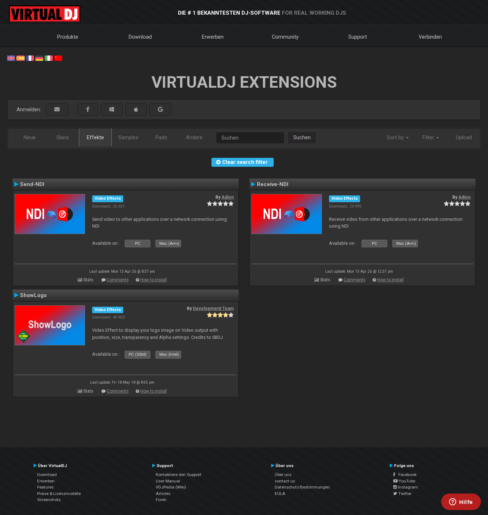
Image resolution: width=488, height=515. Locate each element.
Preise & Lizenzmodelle (59, 493)
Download (140, 37)
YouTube (406, 481)
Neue (30, 137)
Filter (429, 137)
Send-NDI (32, 184)
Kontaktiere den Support (178, 474)
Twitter (404, 493)
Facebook (406, 474)
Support (357, 37)
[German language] (39, 57)
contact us (285, 481)
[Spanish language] (20, 57)
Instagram (407, 487)
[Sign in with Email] (57, 109)
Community (285, 37)
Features (45, 487)
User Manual (168, 481)
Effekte (95, 137)
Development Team (213, 308)
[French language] (30, 57)
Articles (163, 493)
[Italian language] (49, 57)
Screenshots (49, 499)
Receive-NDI (272, 184)
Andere (194, 137)
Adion (227, 197)
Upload (464, 137)
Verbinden (430, 37)
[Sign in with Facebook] (88, 109)
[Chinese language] (58, 57)
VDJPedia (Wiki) (171, 487)
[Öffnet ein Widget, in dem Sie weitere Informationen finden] (461, 502)
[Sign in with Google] (160, 109)
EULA (280, 493)
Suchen (302, 137)
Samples (128, 137)
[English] (11, 57)
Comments (118, 279)
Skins (62, 137)
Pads (161, 137)
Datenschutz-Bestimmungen (302, 487)
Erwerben (213, 37)
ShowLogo (33, 295)
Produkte (67, 37)
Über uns (283, 474)
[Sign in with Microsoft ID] (112, 109)
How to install (153, 279)
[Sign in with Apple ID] (135, 109)
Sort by (396, 137)
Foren (161, 499)
